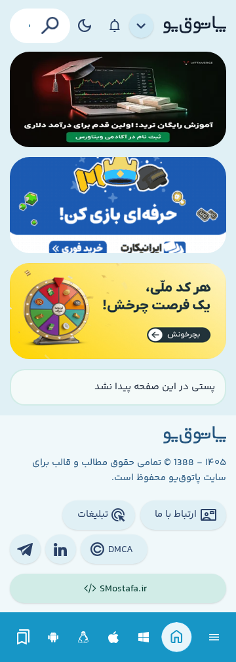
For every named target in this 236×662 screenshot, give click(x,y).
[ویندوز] (144, 637)
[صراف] (118, 311)
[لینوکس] (83, 637)
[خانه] (176, 637)
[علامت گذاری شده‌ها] (23, 637)
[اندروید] (53, 637)
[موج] (118, 100)
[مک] (114, 637)
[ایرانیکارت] (118, 205)
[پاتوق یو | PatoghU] (194, 25)
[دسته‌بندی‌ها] (141, 26)
